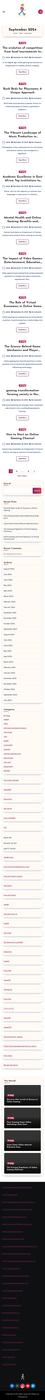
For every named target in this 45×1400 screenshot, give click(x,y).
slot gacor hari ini (10, 914)
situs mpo (7, 933)
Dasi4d (6, 961)
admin (8, 57)
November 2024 (10, 684)
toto (5, 737)
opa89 (6, 741)
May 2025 (8, 651)
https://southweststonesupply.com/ (16, 1254)
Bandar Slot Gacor (11, 1065)
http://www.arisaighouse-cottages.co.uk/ (18, 1202)
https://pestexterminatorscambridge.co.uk (19, 1261)
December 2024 (10, 678)
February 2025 (9, 667)
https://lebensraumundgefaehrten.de (17, 1187)
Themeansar (22, 1397)
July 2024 (8, 700)
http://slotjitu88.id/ (10, 1195)
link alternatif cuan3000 (13, 942)
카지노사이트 (9, 1008)
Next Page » (22, 476)
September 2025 (10, 629)
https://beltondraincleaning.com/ (15, 1276)
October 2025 (9, 624)
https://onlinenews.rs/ (11, 1320)
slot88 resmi (8, 857)
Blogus (34, 1394)
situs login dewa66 (11, 780)
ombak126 (8, 1027)
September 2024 (10, 695)
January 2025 (9, 673)
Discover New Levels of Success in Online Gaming (20, 509)
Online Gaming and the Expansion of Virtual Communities (21, 538)
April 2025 (8, 656)
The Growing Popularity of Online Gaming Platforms (20, 530)
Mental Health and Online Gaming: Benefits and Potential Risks (22, 221)
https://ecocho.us (9, 1335)
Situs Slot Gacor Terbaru (13, 1037)
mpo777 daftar (10, 849)
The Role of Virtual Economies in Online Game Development (22, 306)
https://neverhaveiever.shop (13, 1239)
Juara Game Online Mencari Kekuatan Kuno (21, 524)
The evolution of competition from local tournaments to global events (23, 52)
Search (7, 484)
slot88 (6, 905)
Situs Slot (7, 971)
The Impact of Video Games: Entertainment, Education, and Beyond (22, 262)
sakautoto (8, 952)
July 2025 (8, 640)
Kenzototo (8, 799)
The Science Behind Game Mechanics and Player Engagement (22, 350)
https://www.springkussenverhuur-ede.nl (20, 1046)
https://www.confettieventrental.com (17, 1224)
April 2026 (8, 591)
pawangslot (8, 767)
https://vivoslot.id (9, 1364)
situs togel (8, 732)
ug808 (6, 923)
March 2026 (8, 596)
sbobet (6, 719)
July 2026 (8, 574)
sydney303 (8, 745)
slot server (8, 809)
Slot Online (8, 1056)
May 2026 (8, 585)
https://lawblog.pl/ (9, 1298)
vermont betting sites (12, 754)
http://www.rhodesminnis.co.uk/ (16, 867)
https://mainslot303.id (11, 1350)
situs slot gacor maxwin (13, 876)
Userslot (7, 749)
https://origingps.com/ (11, 1268)
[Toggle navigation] (3, 12)
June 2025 (8, 646)
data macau (8, 758)
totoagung (8, 990)
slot (5, 827)
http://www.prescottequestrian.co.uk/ (17, 1209)
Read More (22, 72)
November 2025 (10, 618)
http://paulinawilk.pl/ (10, 1328)
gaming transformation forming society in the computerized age (22, 394)
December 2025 (10, 613)
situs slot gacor (10, 895)
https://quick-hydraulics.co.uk (14, 1217)
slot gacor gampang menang (15, 728)
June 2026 (8, 580)
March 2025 (8, 662)
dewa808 (7, 790)
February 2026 (10, 602)
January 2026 (9, 607)
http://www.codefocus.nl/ (12, 1342)
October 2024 (9, 689)
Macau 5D (8, 838)
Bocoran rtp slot (10, 843)
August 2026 (9, 569)
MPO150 (7, 771)
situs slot (7, 762)
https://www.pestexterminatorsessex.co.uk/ (19, 1246)
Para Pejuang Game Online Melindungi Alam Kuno (21, 517)
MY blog (22, 43)
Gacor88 (7, 1018)
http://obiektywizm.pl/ (11, 1313)
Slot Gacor (8, 886)
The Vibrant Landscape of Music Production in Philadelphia (22, 136)
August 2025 (9, 635)
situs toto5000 (9, 818)
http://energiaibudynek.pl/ (12, 1291)
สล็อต (6, 724)
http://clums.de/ (8, 1357)
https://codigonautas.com (12, 1232)
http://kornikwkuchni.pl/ (11, 1305)
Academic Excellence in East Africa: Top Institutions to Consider (22, 180)
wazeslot (7, 980)
